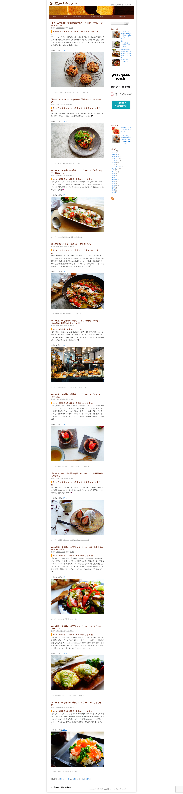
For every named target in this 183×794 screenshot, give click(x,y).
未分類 (114, 185)
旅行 (76, 387)
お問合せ (122, 17)
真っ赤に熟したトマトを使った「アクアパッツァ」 (73, 244)
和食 (67, 772)
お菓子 (67, 466)
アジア (64, 237)
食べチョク (76, 92)
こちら (64, 50)
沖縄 (113, 187)
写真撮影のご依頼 (97, 17)
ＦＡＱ (111, 17)
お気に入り (115, 160)
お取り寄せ (115, 156)
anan (59, 237)
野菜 (67, 163)
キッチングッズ (116, 166)
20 (77, 779)
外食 (113, 177)
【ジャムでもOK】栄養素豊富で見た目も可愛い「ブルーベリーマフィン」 (126, 139)
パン (66, 92)
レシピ (70, 92)
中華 (113, 174)
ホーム (55, 17)
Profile (65, 17)
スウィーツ (61, 92)
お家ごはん (115, 158)
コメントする (84, 92)
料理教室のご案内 (79, 17)
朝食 (113, 183)
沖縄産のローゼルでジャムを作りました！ (126, 129)
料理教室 (114, 179)
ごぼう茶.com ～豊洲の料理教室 (60, 787)
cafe (63, 387)
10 (74, 779)
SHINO (71, 28)
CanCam (114, 155)
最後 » (88, 779)
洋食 (64, 163)
